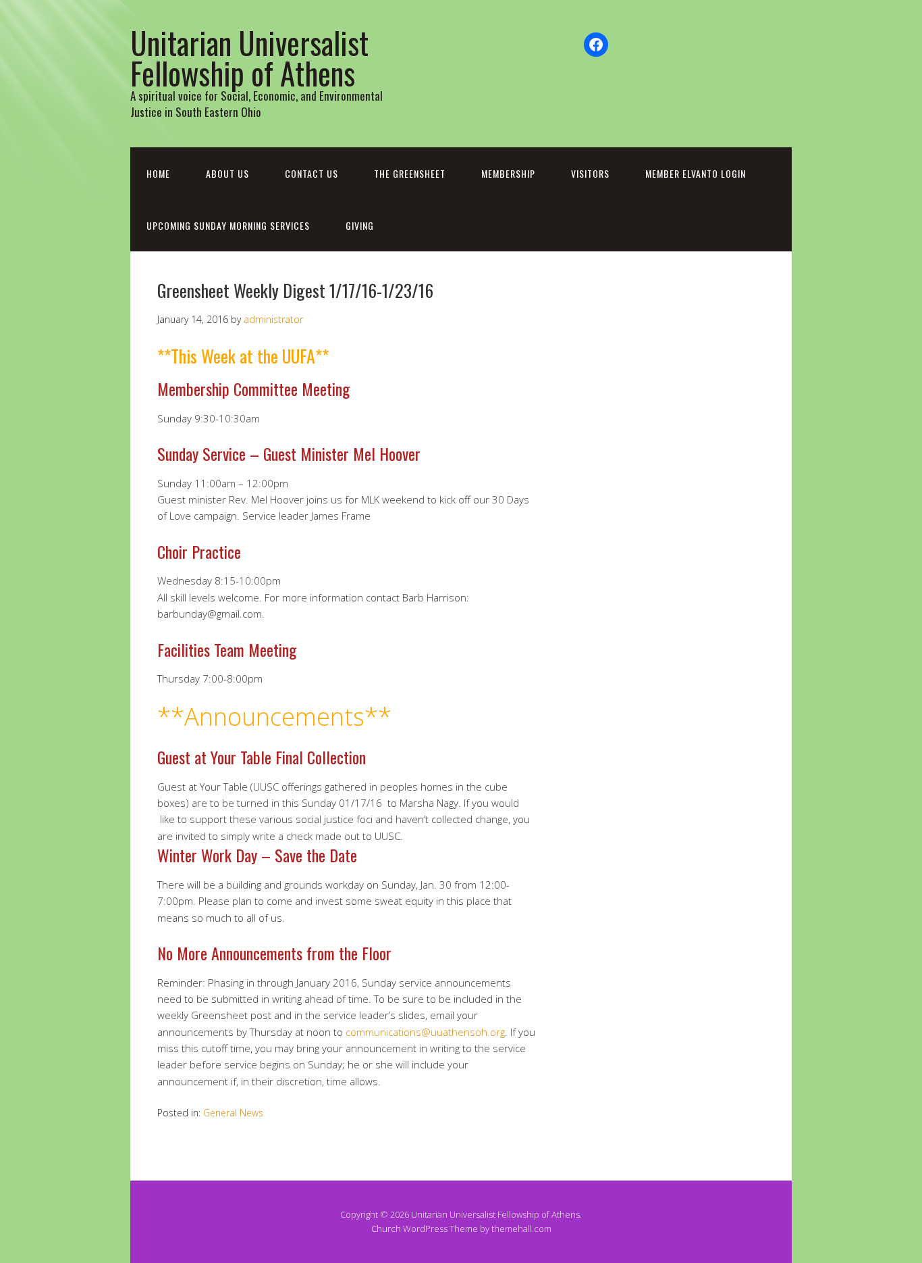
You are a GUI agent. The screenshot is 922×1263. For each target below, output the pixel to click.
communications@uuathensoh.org (425, 1032)
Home (158, 173)
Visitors (590, 173)
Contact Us (311, 173)
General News (233, 1112)
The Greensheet (409, 173)
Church (386, 1228)
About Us (227, 173)
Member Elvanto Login (695, 173)
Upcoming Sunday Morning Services (228, 225)
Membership (508, 173)
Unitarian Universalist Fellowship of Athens (249, 57)
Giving (360, 225)
